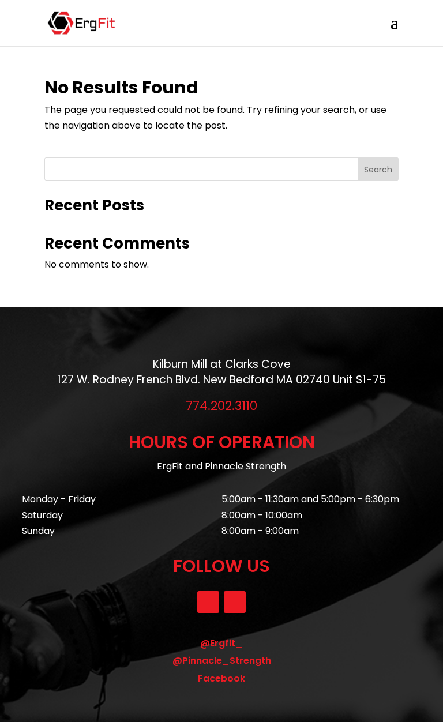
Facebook (221, 678)
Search (378, 169)
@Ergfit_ (221, 643)
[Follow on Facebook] (235, 602)
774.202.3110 (221, 406)
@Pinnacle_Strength (221, 660)
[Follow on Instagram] (208, 602)
